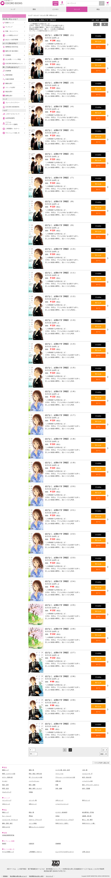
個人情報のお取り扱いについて (18, 876)
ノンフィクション (34, 781)
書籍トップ (5, 770)
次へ (103, 750)
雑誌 (98, 9)
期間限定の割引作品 (11, 47)
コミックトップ (6, 800)
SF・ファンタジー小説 (35, 777)
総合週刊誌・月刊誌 (88, 812)
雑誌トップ (5, 812)
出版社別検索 (9, 79)
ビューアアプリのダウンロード (65, 852)
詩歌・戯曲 (59, 788)
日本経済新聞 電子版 (8, 835)
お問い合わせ (86, 852)
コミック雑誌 (33, 823)
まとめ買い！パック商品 (13, 59)
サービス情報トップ (8, 852)
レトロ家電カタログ (11, 35)
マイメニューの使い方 (12, 133)
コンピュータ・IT (87, 773)
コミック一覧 (44, 15)
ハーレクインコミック (62, 804)
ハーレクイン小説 (87, 781)
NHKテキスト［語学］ (62, 823)
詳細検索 (8, 71)
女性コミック (53, 15)
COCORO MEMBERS (12, 107)
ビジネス (55, 9)
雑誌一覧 (31, 812)
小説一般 (84, 770)
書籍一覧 (31, 770)
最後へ (102, 754)
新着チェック (9, 22)
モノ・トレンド (6, 816)
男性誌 (31, 816)
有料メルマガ (6, 827)
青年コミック (86, 800)
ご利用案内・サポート (12, 128)
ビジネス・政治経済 (61, 812)
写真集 (31, 792)
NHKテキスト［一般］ (88, 823)
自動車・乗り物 (86, 816)
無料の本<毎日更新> (11, 51)
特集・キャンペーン (11, 31)
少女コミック (6, 804)
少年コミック (59, 800)
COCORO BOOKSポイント (14, 63)
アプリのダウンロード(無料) (11, 123)
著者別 (4, 843)
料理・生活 (5, 788)
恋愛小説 (58, 781)
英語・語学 (5, 785)
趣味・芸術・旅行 (7, 823)
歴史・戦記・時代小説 (35, 773)
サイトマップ (49, 876)
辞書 (57, 785)
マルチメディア (6, 792)
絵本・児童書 (86, 788)
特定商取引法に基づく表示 (36, 876)
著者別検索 (8, 75)
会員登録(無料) (10, 118)
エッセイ (4, 781)
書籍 (34, 9)
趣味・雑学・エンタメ (35, 788)
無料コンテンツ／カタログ (36, 827)
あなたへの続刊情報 (11, 39)
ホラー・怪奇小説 (7, 777)
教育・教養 (32, 785)
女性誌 (57, 816)
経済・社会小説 (86, 777)
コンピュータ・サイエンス (10, 819)
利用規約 (5, 876)
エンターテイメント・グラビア (65, 819)
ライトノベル (59, 773)
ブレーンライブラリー (12, 102)
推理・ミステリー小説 (8, 773)
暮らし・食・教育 (87, 819)
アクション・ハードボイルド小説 (65, 777)
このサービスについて (12, 114)
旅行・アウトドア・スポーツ (90, 785)
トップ (13, 9)
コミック (77, 9)
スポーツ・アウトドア (35, 819)
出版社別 (31, 843)
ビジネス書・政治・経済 (63, 770)
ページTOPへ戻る (100, 763)
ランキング (8, 27)
